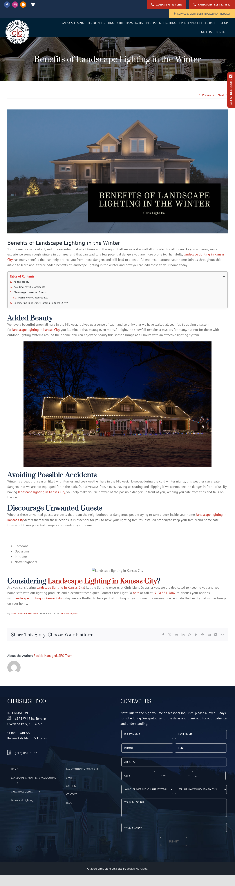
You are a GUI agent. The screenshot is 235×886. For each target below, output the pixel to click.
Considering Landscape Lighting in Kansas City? (41, 303)
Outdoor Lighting (69, 613)
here (136, 593)
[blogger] (23, 4)
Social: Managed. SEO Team (24, 613)
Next (221, 95)
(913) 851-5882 (164, 593)
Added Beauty (22, 281)
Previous (208, 95)
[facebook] (7, 4)
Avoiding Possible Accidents (30, 287)
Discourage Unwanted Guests (30, 292)
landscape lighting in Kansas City (35, 329)
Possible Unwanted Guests (33, 297)
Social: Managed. (137, 868)
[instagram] (15, 4)
